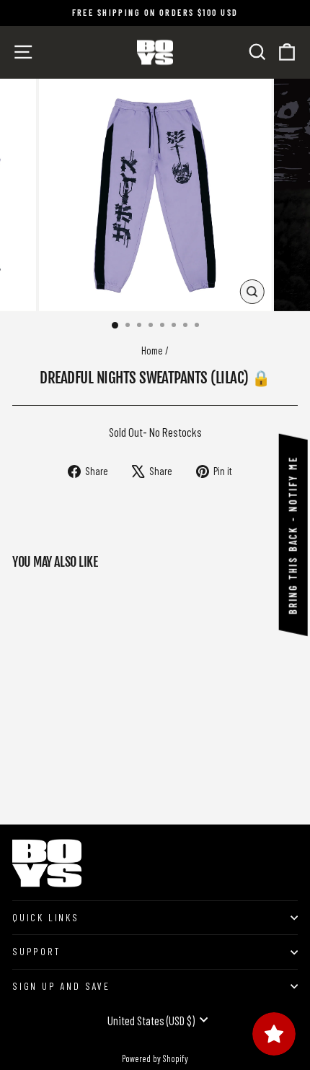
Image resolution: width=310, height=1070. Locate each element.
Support (36, 951)
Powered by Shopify (155, 1058)
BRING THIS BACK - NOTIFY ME (293, 535)
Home (152, 350)
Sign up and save (61, 986)
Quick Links (45, 917)
